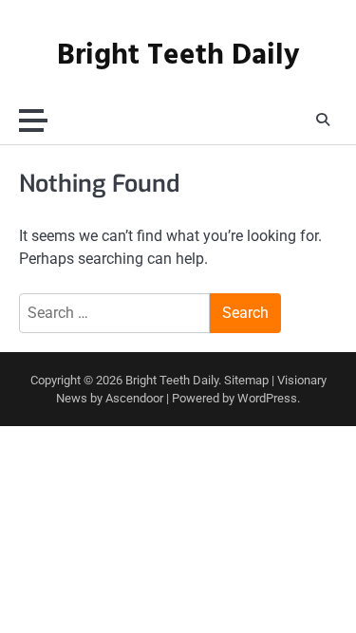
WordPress (267, 398)
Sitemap (246, 380)
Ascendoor (134, 398)
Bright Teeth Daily (178, 56)
